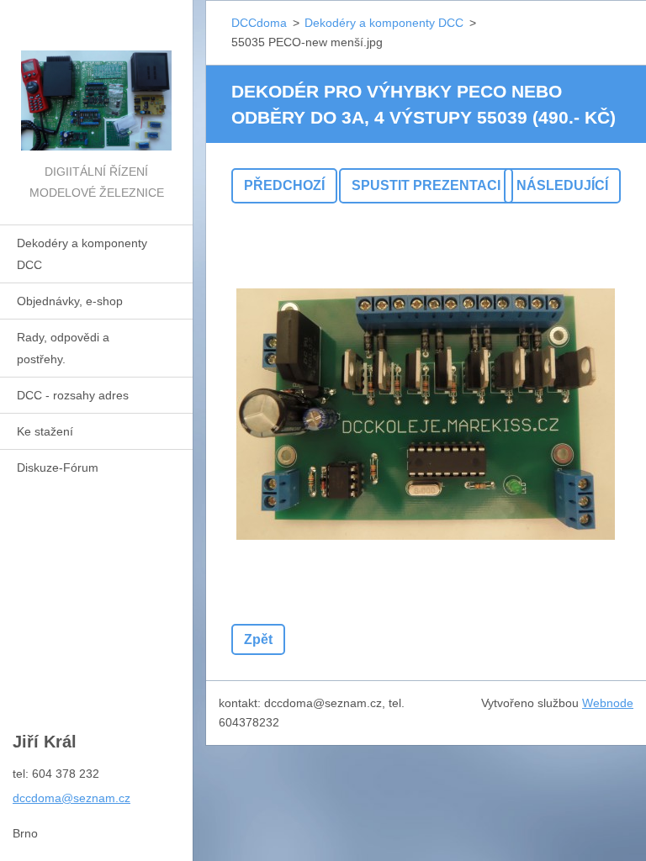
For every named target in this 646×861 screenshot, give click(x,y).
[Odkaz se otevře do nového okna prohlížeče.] (425, 413)
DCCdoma (259, 22)
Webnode (607, 703)
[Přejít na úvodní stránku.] (96, 80)
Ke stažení (45, 431)
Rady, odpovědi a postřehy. (63, 348)
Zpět (258, 639)
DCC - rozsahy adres (73, 395)
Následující (562, 185)
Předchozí (284, 185)
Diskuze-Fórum (57, 467)
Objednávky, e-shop (70, 301)
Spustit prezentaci (426, 185)
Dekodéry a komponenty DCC (82, 254)
